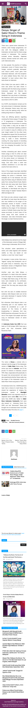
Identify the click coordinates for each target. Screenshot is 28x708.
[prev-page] (3, 490)
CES (4, 559)
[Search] (26, 4)
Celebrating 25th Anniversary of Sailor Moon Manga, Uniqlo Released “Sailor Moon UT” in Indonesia (17, 474)
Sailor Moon (4, 422)
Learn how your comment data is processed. (13, 534)
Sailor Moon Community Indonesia (16, 422)
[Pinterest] (10, 40)
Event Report (7, 616)
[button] (2, 4)
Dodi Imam (5, 38)
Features (6, 27)
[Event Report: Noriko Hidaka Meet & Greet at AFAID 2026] (14, 609)
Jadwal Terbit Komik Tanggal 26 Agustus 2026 (12, 671)
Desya (7, 420)
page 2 (21, 410)
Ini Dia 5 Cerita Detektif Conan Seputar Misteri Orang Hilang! (11, 639)
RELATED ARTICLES (7, 467)
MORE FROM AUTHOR (19, 467)
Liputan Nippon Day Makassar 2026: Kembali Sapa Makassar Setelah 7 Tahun (13, 645)
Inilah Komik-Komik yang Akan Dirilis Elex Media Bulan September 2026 (13, 666)
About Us (13, 700)
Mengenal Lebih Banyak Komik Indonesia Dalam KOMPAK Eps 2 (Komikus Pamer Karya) (12, 633)
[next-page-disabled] (5, 490)
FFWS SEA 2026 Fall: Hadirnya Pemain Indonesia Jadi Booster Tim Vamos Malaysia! (14, 652)
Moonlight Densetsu (15, 420)
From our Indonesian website (9, 628)
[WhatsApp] (13, 40)
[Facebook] (3, 40)
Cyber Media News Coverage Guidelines (14, 702)
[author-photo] (14, 457)
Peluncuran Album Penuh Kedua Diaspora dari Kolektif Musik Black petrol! (13, 692)
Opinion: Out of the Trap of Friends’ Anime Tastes (8, 442)
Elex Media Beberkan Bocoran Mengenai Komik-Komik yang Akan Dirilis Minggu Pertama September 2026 (13, 678)
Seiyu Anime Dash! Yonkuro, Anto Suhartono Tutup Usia (12, 685)
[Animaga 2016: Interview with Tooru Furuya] (5, 484)
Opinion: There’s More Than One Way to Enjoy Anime (20, 442)
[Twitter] (6, 40)
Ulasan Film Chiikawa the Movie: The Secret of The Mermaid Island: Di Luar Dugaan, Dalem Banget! (14, 659)
